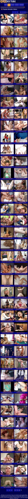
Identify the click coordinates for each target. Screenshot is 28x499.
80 (25, 12)
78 (20, 12)
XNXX (14, 1)
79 (22, 12)
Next (26, 12)
